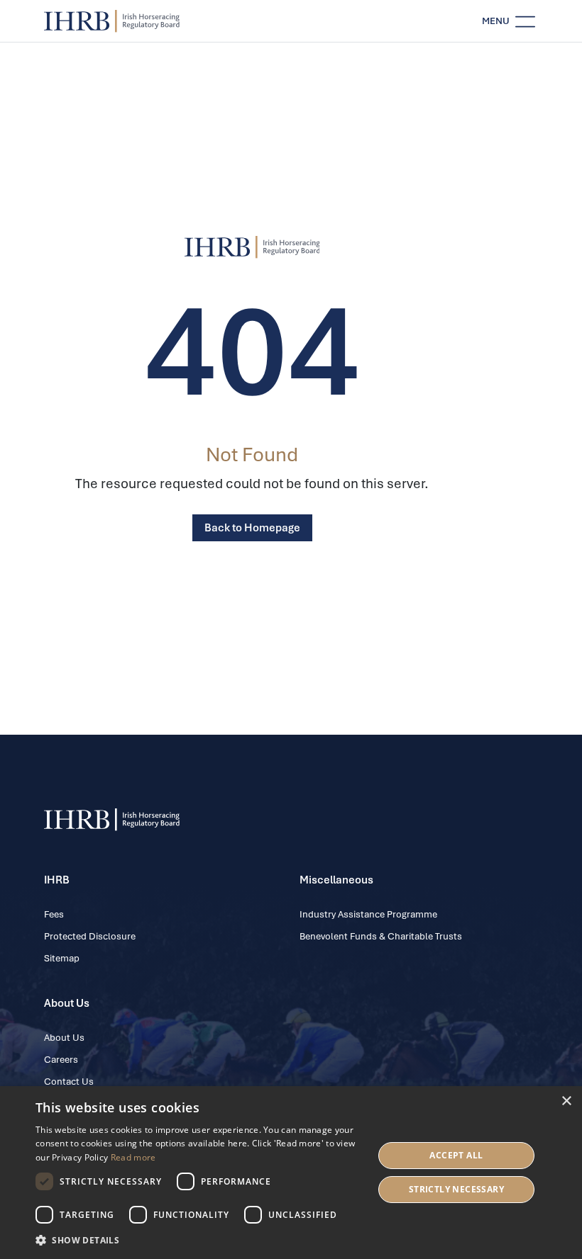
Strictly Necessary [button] (456, 1189)
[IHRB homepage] (112, 21)
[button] (199, 1239)
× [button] (566, 1101)
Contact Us (69, 1081)
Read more (133, 1157)
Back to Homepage (252, 528)
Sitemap (61, 958)
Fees (54, 914)
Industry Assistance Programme (368, 914)
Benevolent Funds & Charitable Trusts (381, 936)
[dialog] (291, 1172)
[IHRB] (252, 247)
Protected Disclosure (90, 936)
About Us (64, 1038)
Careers (61, 1060)
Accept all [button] (456, 1155)
